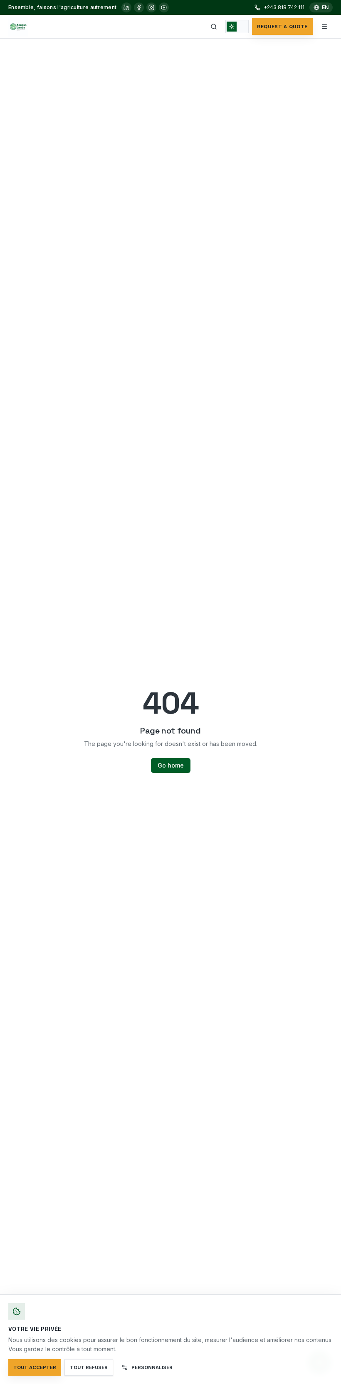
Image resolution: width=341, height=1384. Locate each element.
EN (325, 7)
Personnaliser (152, 1367)
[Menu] (324, 26)
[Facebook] (139, 7)
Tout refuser (89, 1367)
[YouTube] (164, 7)
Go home (171, 765)
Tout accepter (34, 1367)
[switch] (237, 26)
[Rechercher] (213, 26)
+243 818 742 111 (284, 7)
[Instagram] (151, 7)
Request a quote (282, 26)
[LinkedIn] (126, 7)
